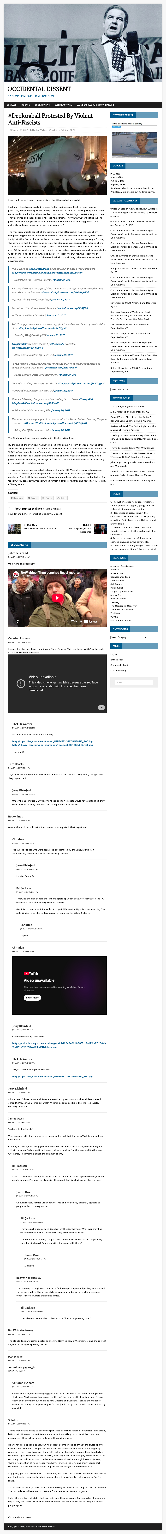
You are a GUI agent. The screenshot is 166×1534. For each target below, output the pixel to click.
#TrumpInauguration (39, 273)
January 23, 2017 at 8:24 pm (19, 1424)
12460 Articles (53, 509)
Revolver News (118, 598)
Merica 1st (115, 595)
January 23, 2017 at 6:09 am (23, 951)
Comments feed (119, 665)
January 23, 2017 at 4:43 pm (19, 1360)
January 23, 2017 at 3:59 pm (27, 1196)
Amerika (114, 569)
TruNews (115, 613)
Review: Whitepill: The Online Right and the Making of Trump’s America (134, 212)
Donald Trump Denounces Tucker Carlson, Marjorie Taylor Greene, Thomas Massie (132, 473)
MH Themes (49, 1526)
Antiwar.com (117, 573)
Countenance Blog (120, 577)
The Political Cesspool (121, 609)
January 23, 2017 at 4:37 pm (19, 1334)
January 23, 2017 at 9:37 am (19, 1092)
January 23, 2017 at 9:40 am (23, 794)
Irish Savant (116, 587)
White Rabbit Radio (120, 620)
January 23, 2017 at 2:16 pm (19, 1122)
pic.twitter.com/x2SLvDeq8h (61, 368)
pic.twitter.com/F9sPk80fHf (27, 348)
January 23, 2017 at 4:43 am (19, 642)
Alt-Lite (56, 130)
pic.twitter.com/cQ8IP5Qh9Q (70, 423)
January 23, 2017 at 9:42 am (23, 1029)
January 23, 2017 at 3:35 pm (31, 928)
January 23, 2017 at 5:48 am (19, 820)
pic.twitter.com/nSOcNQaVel (72, 292)
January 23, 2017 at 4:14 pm (35, 1259)
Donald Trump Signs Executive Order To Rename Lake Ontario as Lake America (133, 234)
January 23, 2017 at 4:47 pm (27, 1281)
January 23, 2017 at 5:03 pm (31, 1311)
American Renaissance (122, 566)
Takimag (114, 602)
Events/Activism (63, 105)
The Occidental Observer (123, 606)
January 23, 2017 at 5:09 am (19, 768)
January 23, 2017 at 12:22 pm (23, 728)
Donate (25, 105)
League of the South (121, 591)
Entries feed (117, 659)
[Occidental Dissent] (83, 80)
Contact (11, 105)
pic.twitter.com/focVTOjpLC (88, 383)
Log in (113, 654)
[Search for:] (134, 682)
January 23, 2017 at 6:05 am (23, 843)
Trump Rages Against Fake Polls (127, 406)
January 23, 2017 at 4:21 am (19, 557)
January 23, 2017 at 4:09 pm (31, 1222)
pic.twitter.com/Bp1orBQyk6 (50, 328)
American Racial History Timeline (95, 105)
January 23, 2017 (20, 130)
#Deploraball (48, 292)
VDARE (114, 616)
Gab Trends (116, 584)
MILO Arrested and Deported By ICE (129, 412)
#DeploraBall (19, 273)
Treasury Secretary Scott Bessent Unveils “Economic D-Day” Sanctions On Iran (132, 455)
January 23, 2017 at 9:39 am (27, 869)
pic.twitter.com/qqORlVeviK (42, 403)
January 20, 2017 (62, 280)
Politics (64, 130)
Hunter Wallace (39, 130)
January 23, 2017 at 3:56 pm (23, 1169)
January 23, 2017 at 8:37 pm (23, 1386)
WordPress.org (118, 670)
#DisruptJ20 (57, 344)
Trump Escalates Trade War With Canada (132, 448)
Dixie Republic (117, 580)
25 (74, 130)
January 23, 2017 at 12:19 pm (23, 1063)
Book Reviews (42, 105)
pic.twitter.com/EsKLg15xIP (66, 273)
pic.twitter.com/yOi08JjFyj (73, 308)
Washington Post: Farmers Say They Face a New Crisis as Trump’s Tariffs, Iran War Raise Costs (130, 315)
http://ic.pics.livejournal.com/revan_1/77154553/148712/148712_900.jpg (52, 741)
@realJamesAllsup (39, 269)
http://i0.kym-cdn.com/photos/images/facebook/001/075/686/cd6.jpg (52, 745)
